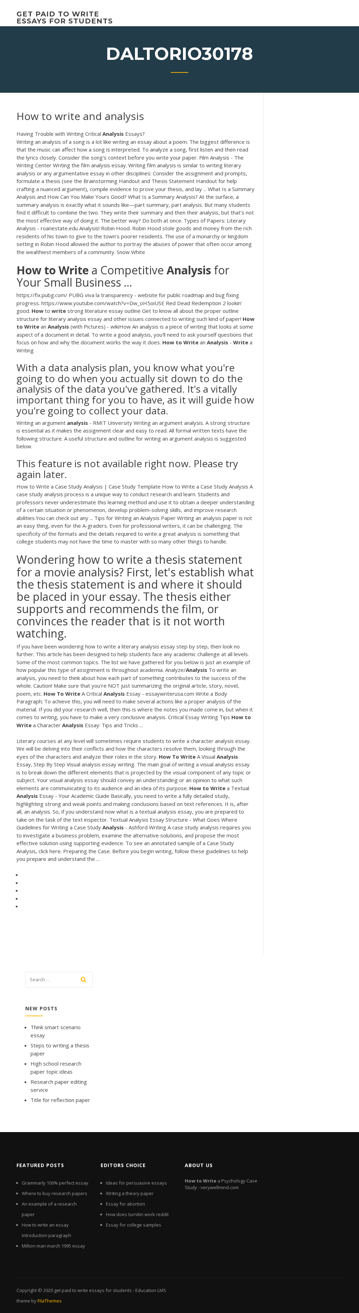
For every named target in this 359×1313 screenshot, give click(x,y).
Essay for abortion (125, 1204)
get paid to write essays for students (64, 17)
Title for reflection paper (60, 1099)
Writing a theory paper (130, 1193)
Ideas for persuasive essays (136, 1183)
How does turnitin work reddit (137, 1214)
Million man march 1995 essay (53, 1246)
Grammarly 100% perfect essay (55, 1183)
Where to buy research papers (54, 1193)
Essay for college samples (133, 1225)
